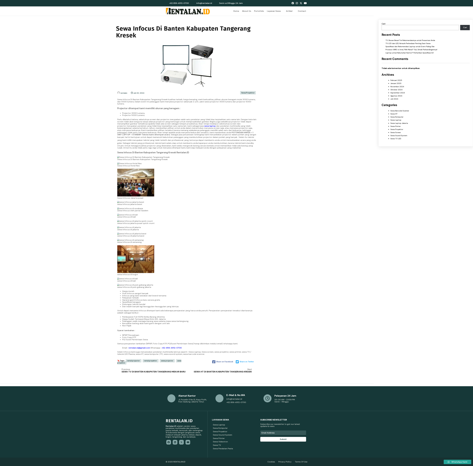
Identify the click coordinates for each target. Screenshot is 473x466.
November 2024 (397, 86)
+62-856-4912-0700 (172, 348)
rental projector (133, 361)
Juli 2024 (394, 99)
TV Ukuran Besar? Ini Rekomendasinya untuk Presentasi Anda (410, 40)
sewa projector (167, 361)
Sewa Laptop (395, 120)
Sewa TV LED (395, 138)
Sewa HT (393, 114)
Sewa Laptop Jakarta (399, 123)
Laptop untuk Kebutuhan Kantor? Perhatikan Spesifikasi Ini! (410, 53)
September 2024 (397, 93)
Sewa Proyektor (248, 93)
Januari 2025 (395, 83)
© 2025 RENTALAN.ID (175, 461)
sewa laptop (210, 126)
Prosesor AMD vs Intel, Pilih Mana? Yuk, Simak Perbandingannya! (411, 49)
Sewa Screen (395, 132)
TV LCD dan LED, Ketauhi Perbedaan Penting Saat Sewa (408, 43)
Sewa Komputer (396, 117)
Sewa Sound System (398, 135)
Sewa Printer (395, 126)
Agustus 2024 (396, 96)
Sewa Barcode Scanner (399, 111)
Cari (383, 23)
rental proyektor (150, 361)
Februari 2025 (396, 80)
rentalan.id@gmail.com (139, 348)
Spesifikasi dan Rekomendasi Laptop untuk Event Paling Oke (410, 46)
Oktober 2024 (396, 90)
